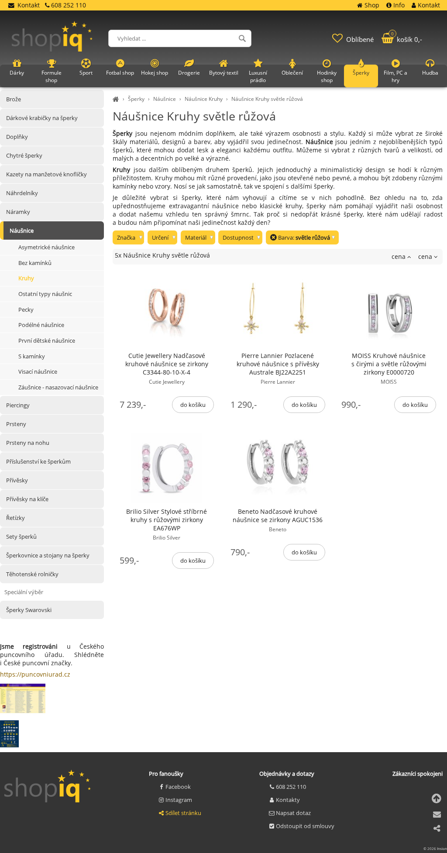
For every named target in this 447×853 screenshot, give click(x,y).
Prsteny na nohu (27, 443)
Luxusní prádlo (258, 76)
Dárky (17, 72)
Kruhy (26, 278)
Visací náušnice (37, 371)
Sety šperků (21, 536)
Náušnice (164, 99)
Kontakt (28, 5)
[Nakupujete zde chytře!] (117, 99)
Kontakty (288, 800)
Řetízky (15, 518)
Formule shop (51, 76)
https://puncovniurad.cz (35, 674)
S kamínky (31, 356)
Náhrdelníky (22, 193)
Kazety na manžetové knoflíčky (46, 174)
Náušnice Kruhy (204, 99)
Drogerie (189, 72)
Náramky (18, 212)
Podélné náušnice (41, 325)
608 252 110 (291, 787)
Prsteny (16, 424)
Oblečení (292, 72)
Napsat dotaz (293, 813)
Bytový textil (223, 72)
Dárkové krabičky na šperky (42, 118)
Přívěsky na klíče (27, 499)
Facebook (178, 787)
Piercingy (18, 405)
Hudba (430, 72)
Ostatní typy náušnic (45, 294)
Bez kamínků (35, 263)
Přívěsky (17, 480)
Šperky (136, 99)
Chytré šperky (24, 155)
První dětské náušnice (46, 340)
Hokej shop (154, 72)
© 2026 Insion (435, 848)
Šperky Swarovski (29, 610)
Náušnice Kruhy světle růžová (267, 99)
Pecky (26, 309)
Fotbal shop (120, 72)
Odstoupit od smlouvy (305, 826)
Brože (13, 99)
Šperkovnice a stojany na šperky (47, 555)
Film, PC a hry (395, 76)
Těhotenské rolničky (32, 574)
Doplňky (17, 137)
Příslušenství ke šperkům (38, 461)
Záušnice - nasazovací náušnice (58, 387)
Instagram (178, 800)
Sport (86, 72)
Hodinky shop (327, 76)
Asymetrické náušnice (46, 247)
